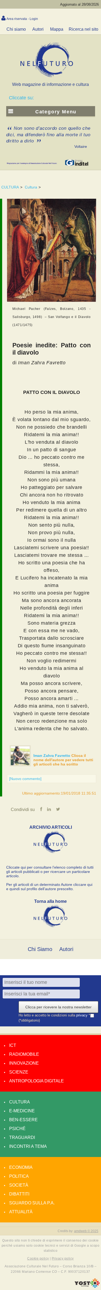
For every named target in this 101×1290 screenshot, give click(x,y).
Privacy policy (63, 1258)
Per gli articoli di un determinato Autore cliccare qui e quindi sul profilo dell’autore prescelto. (49, 886)
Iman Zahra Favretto (52, 755)
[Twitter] (58, 809)
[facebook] (41, 809)
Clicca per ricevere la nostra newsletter (58, 1007)
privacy (82, 1015)
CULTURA (10, 187)
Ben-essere (23, 1119)
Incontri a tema (28, 1146)
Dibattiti (19, 1194)
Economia (21, 1167)
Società (18, 1185)
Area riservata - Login (22, 19)
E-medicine (22, 1111)
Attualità (21, 1211)
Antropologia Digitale (36, 1081)
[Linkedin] (49, 809)
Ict (12, 1045)
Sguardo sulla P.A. (32, 1203)
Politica (19, 1176)
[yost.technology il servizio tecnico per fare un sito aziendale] (87, 1286)
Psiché (17, 1128)
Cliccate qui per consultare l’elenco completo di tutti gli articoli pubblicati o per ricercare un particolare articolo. (49, 871)
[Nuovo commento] (25, 779)
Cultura (31, 187)
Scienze (18, 1072)
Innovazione (24, 1063)
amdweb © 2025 (86, 1231)
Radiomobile (24, 1054)
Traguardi (22, 1137)
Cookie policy (38, 1258)
